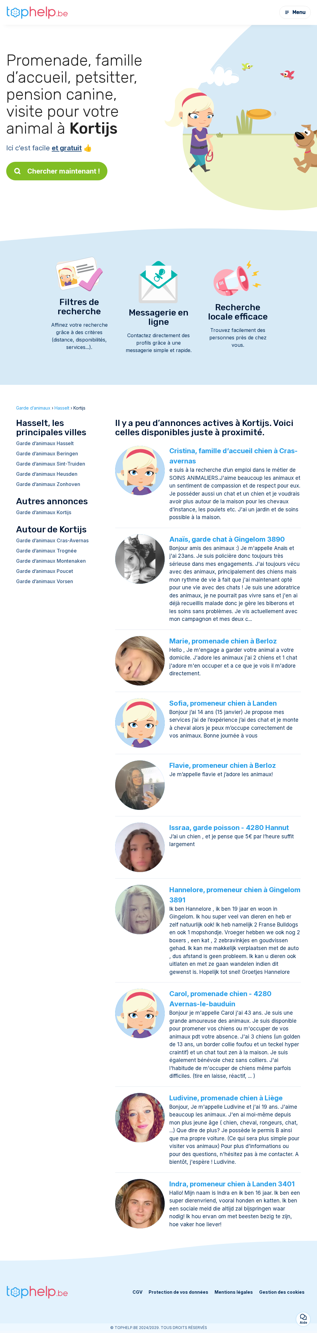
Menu (299, 12)
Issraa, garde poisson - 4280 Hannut (229, 827)
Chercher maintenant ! (63, 171)
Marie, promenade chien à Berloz (223, 641)
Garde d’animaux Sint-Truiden (50, 464)
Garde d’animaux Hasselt (45, 443)
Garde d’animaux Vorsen (44, 581)
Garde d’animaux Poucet (44, 571)
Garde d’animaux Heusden (46, 474)
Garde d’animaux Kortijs (43, 512)
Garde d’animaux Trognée (46, 551)
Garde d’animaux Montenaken (51, 561)
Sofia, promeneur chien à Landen (223, 703)
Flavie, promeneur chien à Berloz (222, 765)
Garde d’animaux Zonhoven (48, 484)
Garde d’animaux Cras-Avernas (52, 540)
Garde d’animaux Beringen (47, 453)
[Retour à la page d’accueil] (37, 12)
